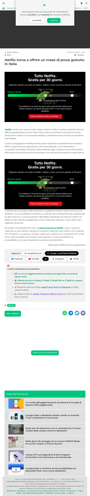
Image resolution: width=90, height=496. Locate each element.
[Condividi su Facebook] (83, 313)
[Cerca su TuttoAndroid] (86, 3)
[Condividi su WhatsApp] (64, 313)
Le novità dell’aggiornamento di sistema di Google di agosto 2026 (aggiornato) (53, 403)
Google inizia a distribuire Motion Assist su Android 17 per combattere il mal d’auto (52, 416)
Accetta (54, 20)
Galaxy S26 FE (13, 8)
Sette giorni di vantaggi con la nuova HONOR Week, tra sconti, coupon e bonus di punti (52, 442)
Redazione (11, 491)
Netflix (8, 129)
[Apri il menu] (3, 3)
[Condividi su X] (77, 313)
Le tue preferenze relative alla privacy (42, 491)
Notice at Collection (68, 491)
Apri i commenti (12, 313)
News (9, 55)
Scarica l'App (60, 493)
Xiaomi (78, 8)
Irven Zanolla (13, 52)
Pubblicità (49, 493)
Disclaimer (21, 491)
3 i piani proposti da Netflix (50, 228)
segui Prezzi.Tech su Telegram (56, 287)
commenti (80, 55)
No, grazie (36, 20)
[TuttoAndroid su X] (45, 259)
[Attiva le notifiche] (81, 3)
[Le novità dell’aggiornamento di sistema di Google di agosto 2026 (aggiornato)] (16, 403)
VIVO (85, 8)
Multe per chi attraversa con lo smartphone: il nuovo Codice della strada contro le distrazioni (53, 429)
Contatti (70, 493)
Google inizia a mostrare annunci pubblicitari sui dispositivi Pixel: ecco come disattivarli (50, 469)
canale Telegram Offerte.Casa (47, 294)
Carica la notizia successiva (45, 353)
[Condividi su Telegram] (70, 313)
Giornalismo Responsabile (33, 493)
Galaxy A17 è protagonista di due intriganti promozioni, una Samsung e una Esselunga (48, 455)
